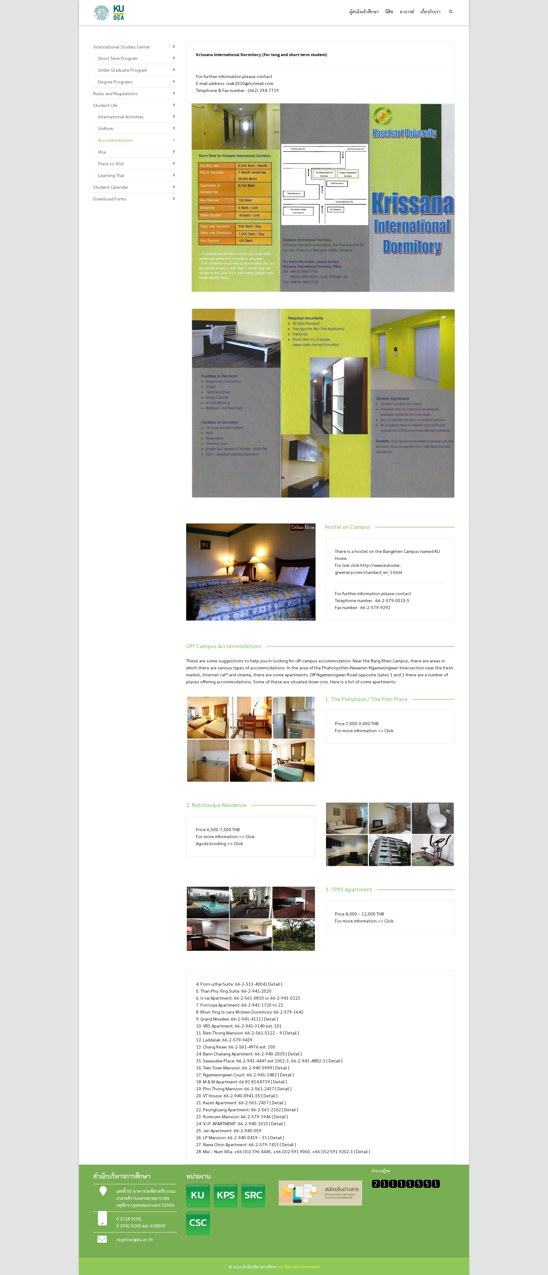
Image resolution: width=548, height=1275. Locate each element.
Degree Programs (115, 81)
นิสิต (389, 11)
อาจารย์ (407, 11)
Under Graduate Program (122, 70)
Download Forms (110, 198)
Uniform (105, 128)
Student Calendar (110, 187)
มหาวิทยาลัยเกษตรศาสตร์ (299, 1266)
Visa (102, 151)
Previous (192, 572)
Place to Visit (111, 163)
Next (310, 572)
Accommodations (115, 140)
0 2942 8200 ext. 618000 (141, 1225)
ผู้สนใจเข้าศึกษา (364, 11)
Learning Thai (111, 175)
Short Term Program (118, 58)
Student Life (105, 105)
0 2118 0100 (128, 1218)
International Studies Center (121, 46)
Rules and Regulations (115, 93)
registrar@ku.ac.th (134, 1239)
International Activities (121, 116)
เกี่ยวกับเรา (430, 11)
